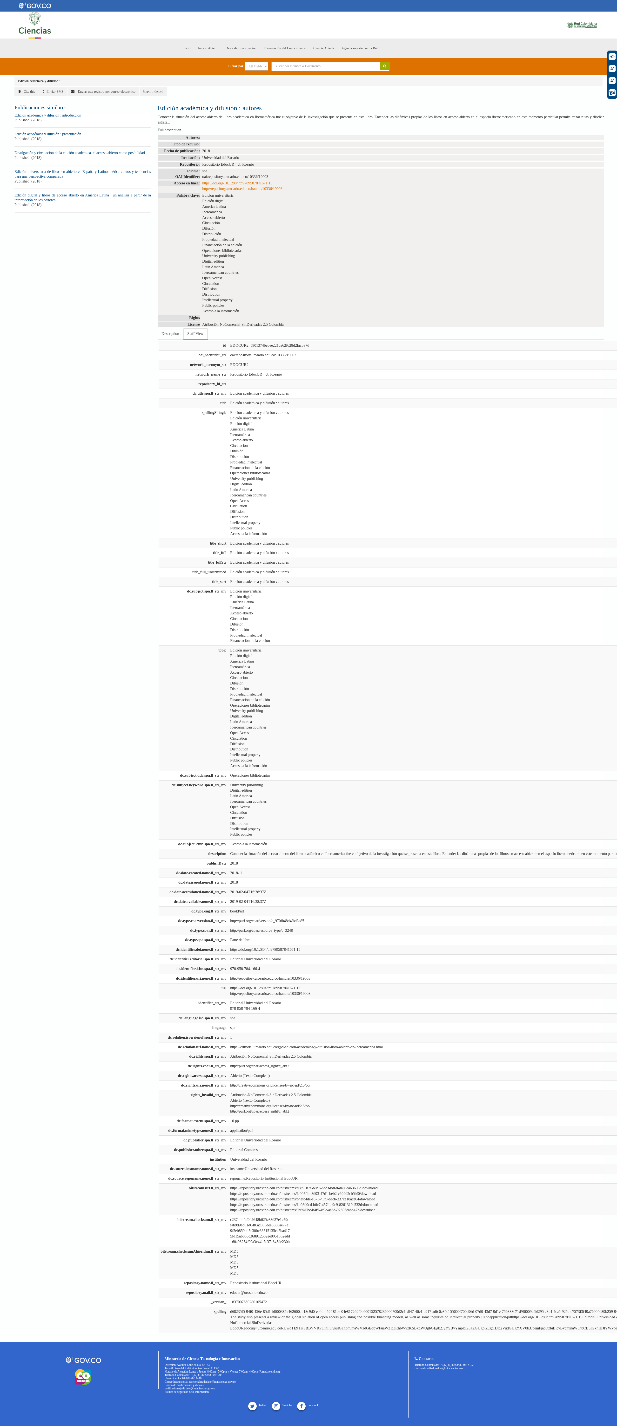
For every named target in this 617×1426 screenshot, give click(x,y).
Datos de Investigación (241, 48)
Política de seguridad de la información (187, 1391)
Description (170, 334)
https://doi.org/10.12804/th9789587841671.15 (237, 183)
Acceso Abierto (208, 48)
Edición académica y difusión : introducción (47, 115)
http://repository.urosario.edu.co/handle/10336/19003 (242, 189)
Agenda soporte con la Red (360, 48)
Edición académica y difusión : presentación (47, 134)
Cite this (29, 91)
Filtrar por (235, 66)
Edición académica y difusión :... (40, 81)
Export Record (153, 91)
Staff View (195, 334)
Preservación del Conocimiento (285, 48)
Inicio (186, 48)
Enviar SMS (55, 91)
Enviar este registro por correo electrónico (106, 91)
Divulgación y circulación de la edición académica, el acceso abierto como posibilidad (79, 153)
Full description (169, 130)
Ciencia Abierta (323, 48)
